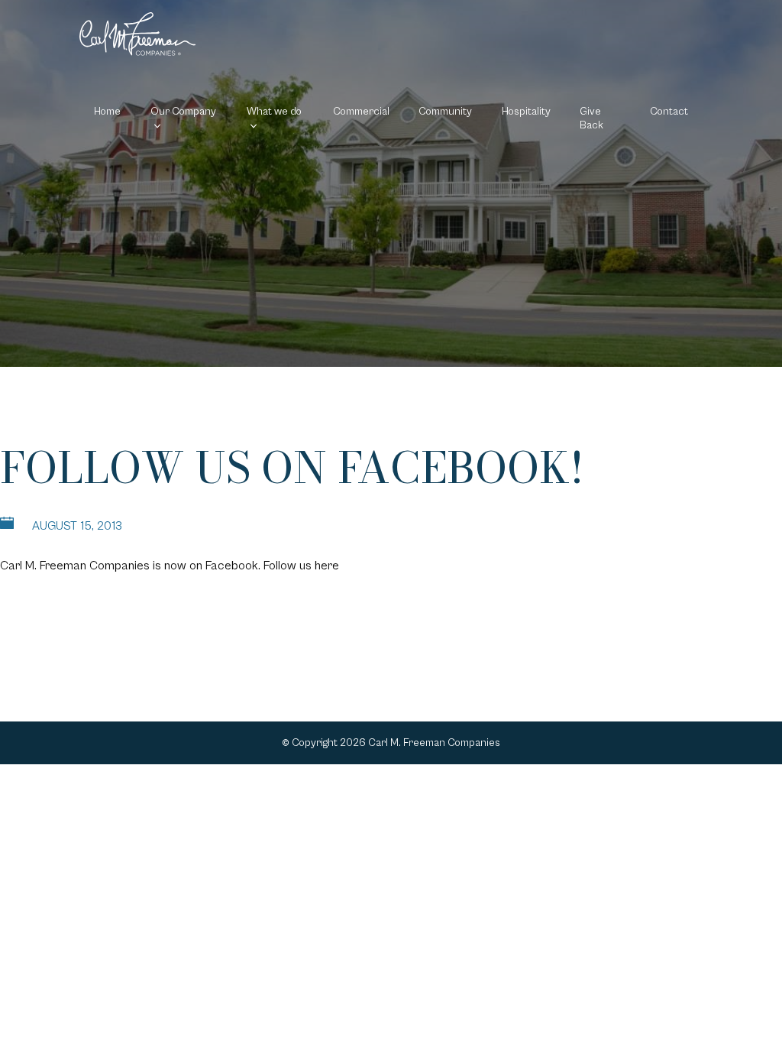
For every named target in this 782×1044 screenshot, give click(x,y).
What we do (274, 111)
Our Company (183, 111)
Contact (669, 111)
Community (445, 111)
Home (107, 111)
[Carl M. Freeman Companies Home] (137, 34)
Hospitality (526, 111)
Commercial (361, 111)
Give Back (591, 118)
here (327, 565)
